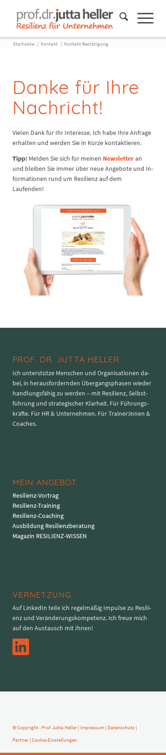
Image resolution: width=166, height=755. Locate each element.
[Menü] (141, 18)
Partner (20, 740)
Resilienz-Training (36, 505)
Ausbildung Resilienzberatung (53, 526)
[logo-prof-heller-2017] (68, 18)
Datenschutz (121, 727)
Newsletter (118, 158)
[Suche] (119, 18)
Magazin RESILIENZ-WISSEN (49, 536)
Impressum (92, 727)
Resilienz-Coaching (38, 515)
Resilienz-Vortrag (35, 495)
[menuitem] (119, 18)
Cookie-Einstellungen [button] (54, 740)
